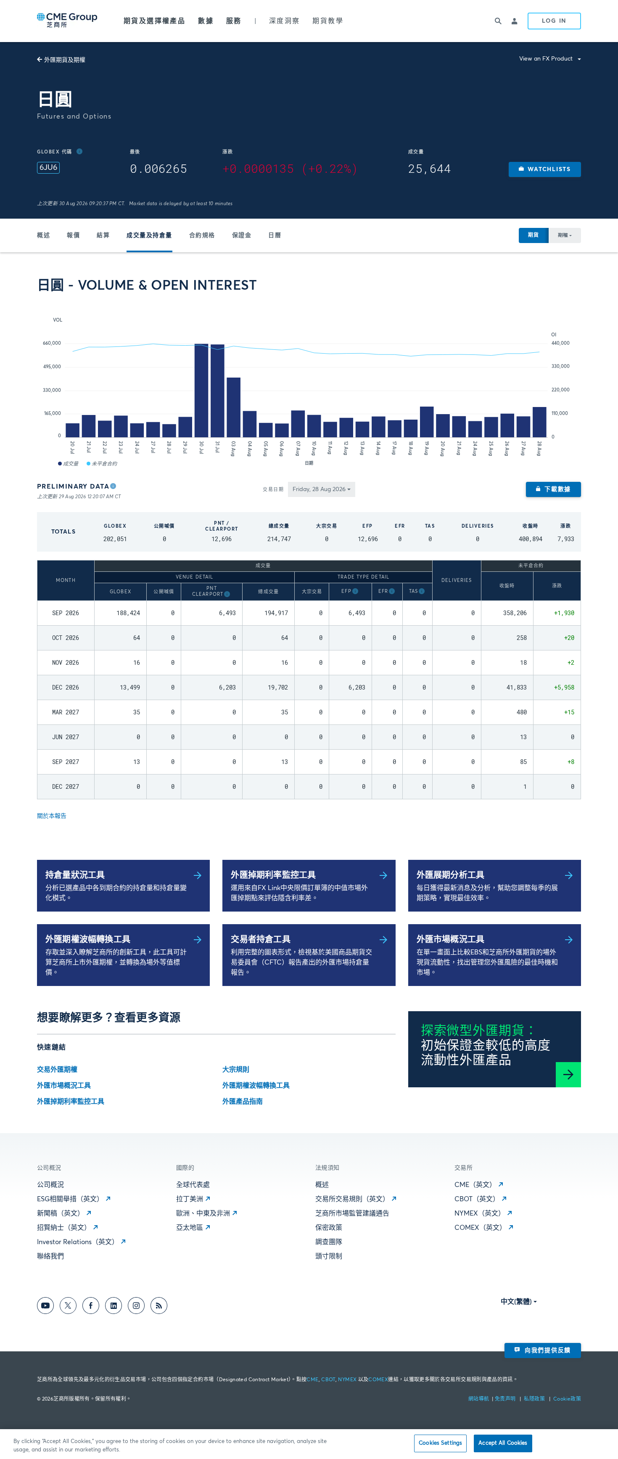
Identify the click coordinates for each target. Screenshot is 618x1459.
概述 (43, 235)
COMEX (378, 1379)
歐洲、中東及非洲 (203, 1213)
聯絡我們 (50, 1256)
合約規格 (202, 235)
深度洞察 (284, 21)
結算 (103, 235)
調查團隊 (328, 1242)
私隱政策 (535, 1399)
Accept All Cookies (502, 1443)
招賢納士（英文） (64, 1227)
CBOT (328, 1379)
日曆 (274, 235)
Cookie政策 (567, 1399)
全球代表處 (193, 1184)
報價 (73, 235)
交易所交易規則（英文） (352, 1199)
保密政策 (328, 1227)
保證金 (242, 235)
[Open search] (498, 21)
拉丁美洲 (189, 1199)
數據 (206, 21)
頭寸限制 (328, 1256)
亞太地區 (189, 1227)
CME (312, 1379)
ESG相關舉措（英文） (70, 1199)
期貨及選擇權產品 (154, 21)
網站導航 (479, 1399)
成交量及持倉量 (149, 235)
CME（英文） (475, 1184)
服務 (234, 21)
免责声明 (506, 1399)
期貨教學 (327, 21)
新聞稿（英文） (60, 1213)
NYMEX (347, 1379)
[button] (545, 169)
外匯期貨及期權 (64, 60)
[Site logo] (67, 21)
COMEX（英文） (480, 1227)
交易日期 (273, 489)
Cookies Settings (440, 1443)
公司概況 (50, 1184)
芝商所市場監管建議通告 (352, 1213)
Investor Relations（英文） (78, 1242)
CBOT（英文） (476, 1199)
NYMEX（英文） (479, 1213)
